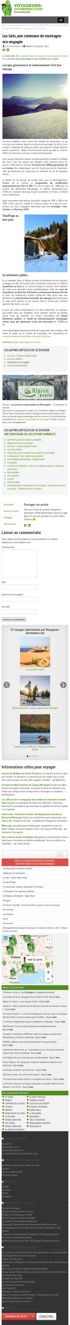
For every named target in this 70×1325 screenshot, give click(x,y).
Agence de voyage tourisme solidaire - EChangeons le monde (30, 1294)
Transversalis (13, 482)
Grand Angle (35, 1110)
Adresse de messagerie (13, 594)
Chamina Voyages (37, 1100)
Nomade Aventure (13, 1119)
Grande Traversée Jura (12, 1258)
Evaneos (8, 1110)
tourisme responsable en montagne (33, 419)
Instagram (6, 1196)
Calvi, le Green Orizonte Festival (16, 1301)
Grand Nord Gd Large (15, 1113)
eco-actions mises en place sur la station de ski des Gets (35, 57)
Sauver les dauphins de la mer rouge (18, 1281)
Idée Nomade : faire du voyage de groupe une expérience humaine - (30, 1028)
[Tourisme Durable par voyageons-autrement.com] (22, 7)
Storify (10, 478)
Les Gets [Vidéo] (14, 358)
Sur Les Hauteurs (37, 1119)
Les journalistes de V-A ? (13, 1150)
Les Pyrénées (13, 475)
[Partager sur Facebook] (3, 50)
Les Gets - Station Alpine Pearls (37, 25)
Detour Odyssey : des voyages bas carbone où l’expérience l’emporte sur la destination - (32, 1064)
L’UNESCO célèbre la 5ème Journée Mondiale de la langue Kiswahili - (30, 1043)
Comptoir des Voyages (15, 1103)
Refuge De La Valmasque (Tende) (17, 1214)
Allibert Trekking (37, 1096)
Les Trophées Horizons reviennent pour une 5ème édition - (31, 1057)
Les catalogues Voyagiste (16, 1093)
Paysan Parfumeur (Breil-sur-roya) (17, 1211)
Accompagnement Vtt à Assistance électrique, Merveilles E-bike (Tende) (31, 1229)
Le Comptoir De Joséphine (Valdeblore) (19, 1221)
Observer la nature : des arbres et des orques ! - (27, 1074)
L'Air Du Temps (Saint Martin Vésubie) (18, 1217)
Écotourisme (15, 25)
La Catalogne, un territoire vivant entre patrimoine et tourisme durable (35, 1252)
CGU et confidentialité (12, 1171)
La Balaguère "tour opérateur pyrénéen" (25, 456)
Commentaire (8, 547)
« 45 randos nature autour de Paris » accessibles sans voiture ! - (33, 1079)
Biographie (9, 504)
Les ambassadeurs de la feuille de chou (20, 1153)
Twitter (5, 1193)
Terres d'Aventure (13, 1126)
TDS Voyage (10, 1123)
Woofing (5, 1265)
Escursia (9, 1106)
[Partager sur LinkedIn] (8, 50)
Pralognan (12, 462)
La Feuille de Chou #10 (12, 1278)
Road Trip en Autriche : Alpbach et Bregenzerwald (24, 1268)
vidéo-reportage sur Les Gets (27, 342)
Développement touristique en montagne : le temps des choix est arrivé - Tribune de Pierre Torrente (36, 487)
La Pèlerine (10, 1116)
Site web (6, 606)
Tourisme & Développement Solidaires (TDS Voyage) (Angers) (30, 1234)
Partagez (8, 517)
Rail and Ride (13, 472)
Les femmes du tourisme (13, 1285)
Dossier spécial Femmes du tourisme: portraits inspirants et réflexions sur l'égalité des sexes (34, 1273)
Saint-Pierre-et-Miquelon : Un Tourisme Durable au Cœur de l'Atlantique (35, 1262)
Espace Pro (7, 1143)
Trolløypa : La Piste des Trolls (35, 669)
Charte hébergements (17, 365)
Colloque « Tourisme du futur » (16, 1291)
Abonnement (10, 524)
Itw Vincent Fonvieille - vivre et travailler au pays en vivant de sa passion (31, 905)
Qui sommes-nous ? (11, 1147)
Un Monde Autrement (15, 1129)
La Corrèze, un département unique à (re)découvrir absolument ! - (34, 1021)
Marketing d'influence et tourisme (17, 1298)
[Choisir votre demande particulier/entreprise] (33, 1316)
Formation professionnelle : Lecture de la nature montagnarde (35, 748)
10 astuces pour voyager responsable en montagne (31, 452)
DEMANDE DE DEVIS (16, 1316)
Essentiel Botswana (38, 1106)
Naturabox (34, 1116)
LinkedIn (5, 1186)
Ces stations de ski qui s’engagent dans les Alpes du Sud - (31, 996)
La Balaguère (35, 1113)
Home (4, 25)
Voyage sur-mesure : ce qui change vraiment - (26, 1001)
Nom (4, 582)
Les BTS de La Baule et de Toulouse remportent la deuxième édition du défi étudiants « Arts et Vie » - (33, 1085)
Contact (5, 1168)
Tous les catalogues (11, 1208)
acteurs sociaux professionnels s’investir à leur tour (26, 336)
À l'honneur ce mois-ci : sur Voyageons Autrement (28, 992)
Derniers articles (11, 511)
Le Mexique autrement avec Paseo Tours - (25, 1069)
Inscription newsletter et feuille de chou (20, 1165)
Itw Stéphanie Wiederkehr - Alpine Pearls (26, 459)
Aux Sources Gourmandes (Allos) (17, 1237)
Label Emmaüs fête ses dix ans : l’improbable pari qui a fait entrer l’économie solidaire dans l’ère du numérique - (33, 1051)
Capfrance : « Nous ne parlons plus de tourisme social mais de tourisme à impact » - (35, 1007)
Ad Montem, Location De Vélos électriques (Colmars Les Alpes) (31, 1240)
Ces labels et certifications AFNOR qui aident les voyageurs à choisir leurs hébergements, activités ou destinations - (32, 1036)
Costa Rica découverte (39, 1103)
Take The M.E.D (9, 1288)
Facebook (6, 1189)
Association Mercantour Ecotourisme (19, 1255)
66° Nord (9, 1096)
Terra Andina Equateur (39, 1123)
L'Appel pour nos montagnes (20, 442)
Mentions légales (10, 1175)
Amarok (8, 1100)
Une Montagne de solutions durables (30, 434)
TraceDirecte (35, 1126)
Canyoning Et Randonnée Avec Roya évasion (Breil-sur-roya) (29, 1224)
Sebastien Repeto (13, 46)
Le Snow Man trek (35, 708)
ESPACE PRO (46, 1316)
